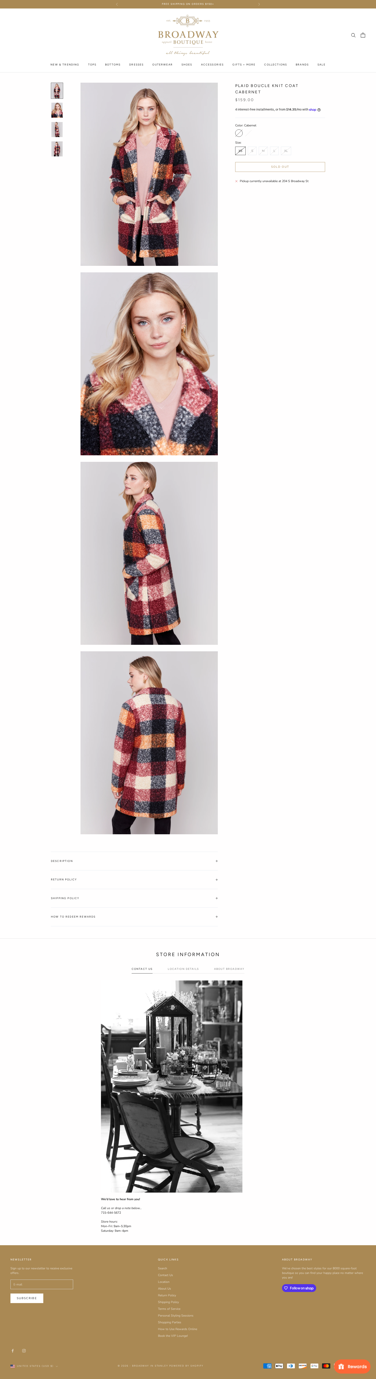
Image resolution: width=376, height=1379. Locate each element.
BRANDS (302, 64)
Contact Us (165, 1275)
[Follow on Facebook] (12, 1351)
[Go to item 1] (57, 91)
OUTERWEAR (162, 64)
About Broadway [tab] (229, 968)
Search (162, 1268)
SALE (321, 64)
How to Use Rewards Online (177, 1329)
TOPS (92, 64)
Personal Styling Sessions (175, 1316)
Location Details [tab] (183, 968)
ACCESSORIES (212, 64)
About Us (164, 1289)
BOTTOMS (113, 64)
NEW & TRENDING (64, 64)
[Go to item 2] (57, 110)
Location (164, 1282)
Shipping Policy (168, 1302)
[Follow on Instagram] (24, 1351)
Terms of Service (169, 1309)
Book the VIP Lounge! (173, 1336)
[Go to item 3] (57, 129)
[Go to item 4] (57, 149)
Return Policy (167, 1295)
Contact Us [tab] (142, 968)
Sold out (280, 167)
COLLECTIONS (275, 64)
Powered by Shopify (186, 1365)
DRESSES (136, 64)
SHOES (186, 64)
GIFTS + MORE (243, 64)
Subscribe (27, 1298)
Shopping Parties (169, 1322)
